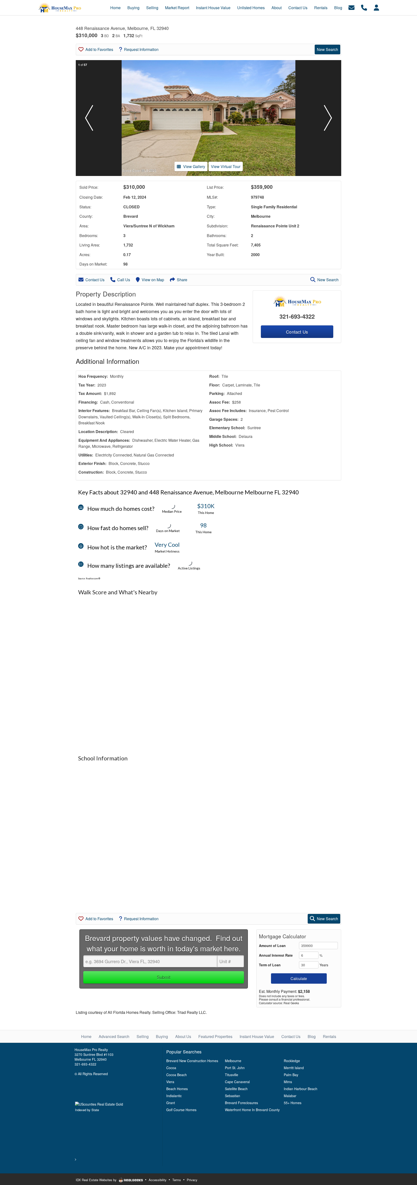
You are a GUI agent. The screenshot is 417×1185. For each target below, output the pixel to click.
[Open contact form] (351, 7)
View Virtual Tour (225, 166)
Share (182, 279)
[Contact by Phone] (364, 7)
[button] (89, 118)
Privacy (192, 1180)
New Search (327, 49)
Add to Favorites (99, 49)
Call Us (123, 279)
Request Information (141, 49)
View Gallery (194, 166)
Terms (176, 1180)
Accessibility (158, 1180)
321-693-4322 (297, 316)
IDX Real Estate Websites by (97, 1180)
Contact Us (94, 279)
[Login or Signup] (376, 7)
